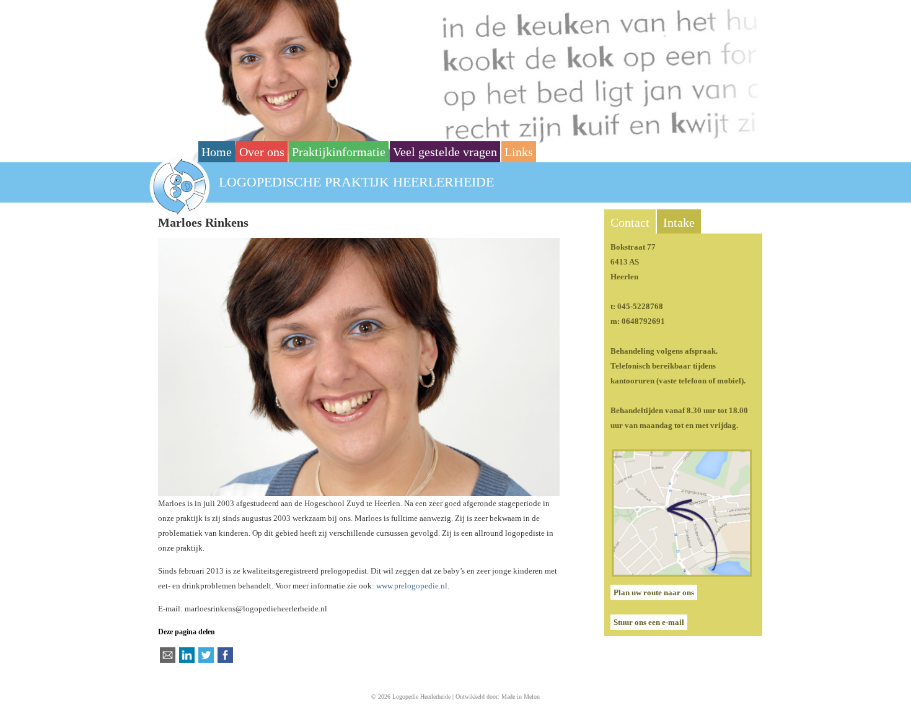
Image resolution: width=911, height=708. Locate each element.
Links (518, 152)
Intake (679, 222)
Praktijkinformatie (338, 152)
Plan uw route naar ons (654, 592)
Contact (629, 222)
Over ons (261, 152)
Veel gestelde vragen (445, 152)
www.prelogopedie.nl (411, 585)
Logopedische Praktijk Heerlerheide (356, 182)
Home (216, 152)
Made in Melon (520, 696)
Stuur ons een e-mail (649, 622)
